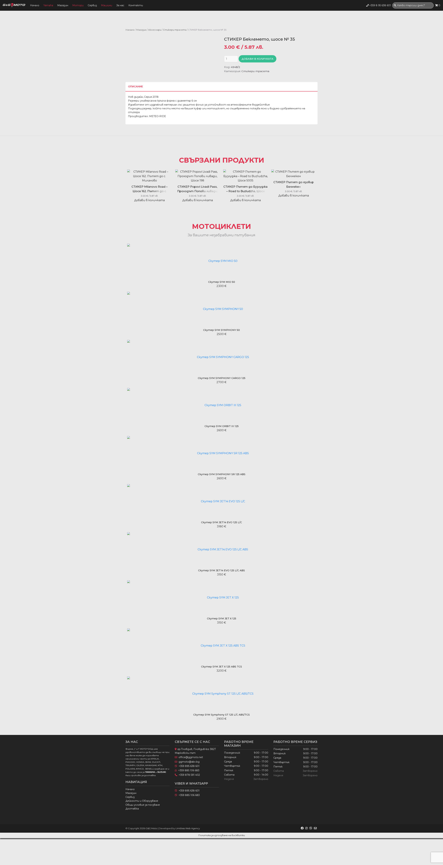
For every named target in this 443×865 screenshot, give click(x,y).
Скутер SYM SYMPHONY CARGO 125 (221, 378)
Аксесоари (154, 29)
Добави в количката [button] (149, 200)
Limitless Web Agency (188, 828)
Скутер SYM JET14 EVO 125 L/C (221, 522)
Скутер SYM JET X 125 (221, 618)
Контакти (135, 5)
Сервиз (92, 5)
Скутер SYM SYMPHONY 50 (221, 330)
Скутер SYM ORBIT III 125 (222, 426)
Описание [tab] (135, 86)
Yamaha (48, 5)
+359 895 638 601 (189, 766)
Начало (34, 5)
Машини (106, 5)
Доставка (132, 808)
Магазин (62, 5)
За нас (120, 5)
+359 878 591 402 (189, 774)
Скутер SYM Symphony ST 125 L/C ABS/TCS (221, 714)
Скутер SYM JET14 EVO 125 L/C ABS (221, 570)
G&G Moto (151, 828)
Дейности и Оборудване (141, 800)
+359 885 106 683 (188, 770)
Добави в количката (257, 58)
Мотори (78, 5)
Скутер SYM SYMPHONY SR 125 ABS (221, 474)
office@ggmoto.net (191, 757)
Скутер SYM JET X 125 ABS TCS (221, 666)
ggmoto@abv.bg (189, 761)
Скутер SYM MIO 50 (221, 281)
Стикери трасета (174, 29)
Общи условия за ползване (142, 804)
